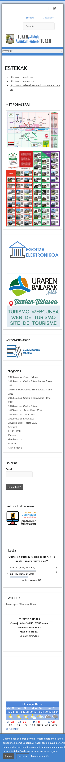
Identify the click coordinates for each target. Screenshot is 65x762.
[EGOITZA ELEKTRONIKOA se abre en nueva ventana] (33, 239)
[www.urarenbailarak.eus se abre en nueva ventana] (33, 275)
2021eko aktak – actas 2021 (22, 423)
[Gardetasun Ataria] (25, 346)
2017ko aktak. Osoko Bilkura (22, 406)
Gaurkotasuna (15, 439)
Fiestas (12, 435)
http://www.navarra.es (22, 81)
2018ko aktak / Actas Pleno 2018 (25, 410)
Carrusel (12, 427)
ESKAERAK (14, 431)
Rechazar (22, 756)
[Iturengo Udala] (29, 39)
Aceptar (8, 756)
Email (9, 469)
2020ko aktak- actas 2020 (21, 418)
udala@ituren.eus (29, 636)
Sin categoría (15, 447)
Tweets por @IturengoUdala (21, 604)
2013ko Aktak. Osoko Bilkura (23, 377)
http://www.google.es (21, 77)
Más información (40, 756)
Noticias (12, 443)
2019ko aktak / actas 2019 (21, 414)
